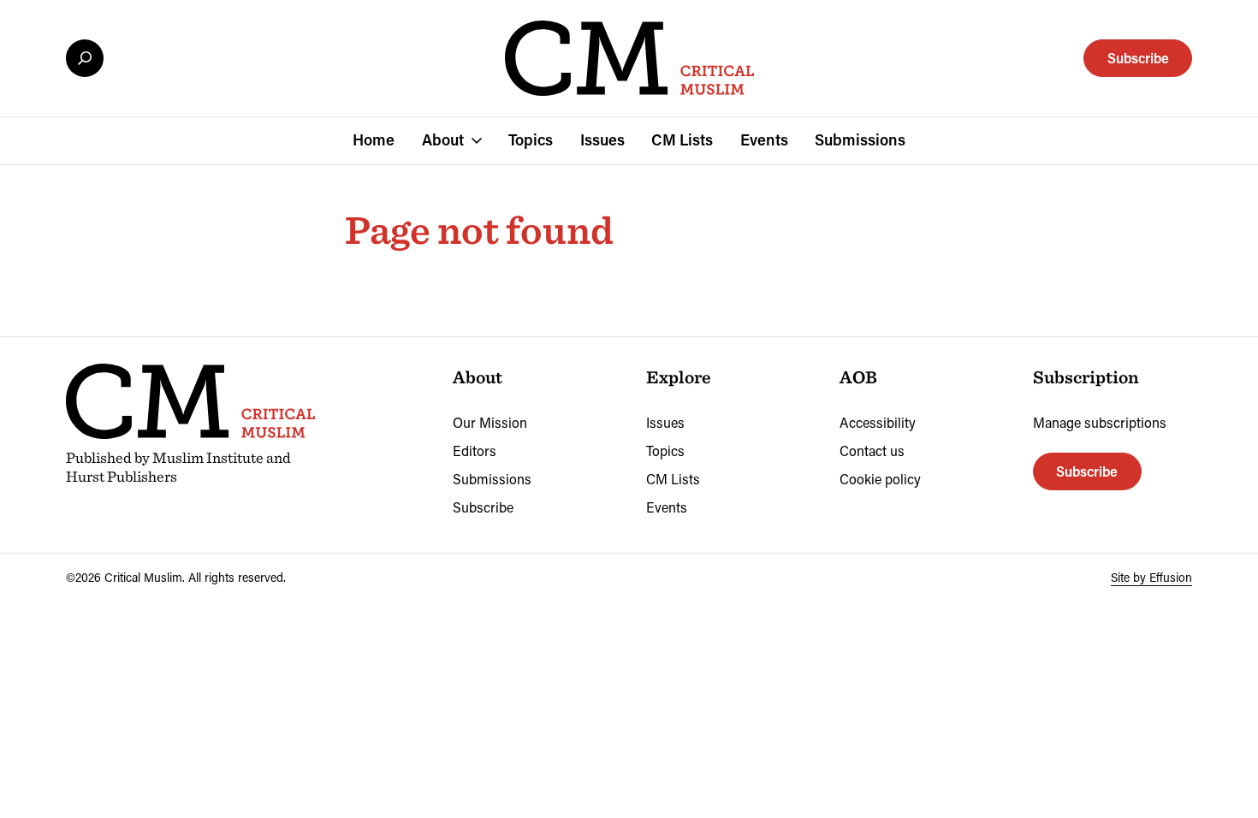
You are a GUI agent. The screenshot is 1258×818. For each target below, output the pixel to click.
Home (374, 139)
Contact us (872, 450)
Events (764, 139)
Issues (602, 139)
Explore (678, 376)
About (443, 139)
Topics (530, 139)
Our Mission (490, 422)
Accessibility (878, 422)
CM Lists (682, 139)
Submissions (860, 139)
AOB (858, 376)
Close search (85, 58)
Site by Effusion (1151, 577)
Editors (474, 450)
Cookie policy (880, 479)
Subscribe (1138, 58)
